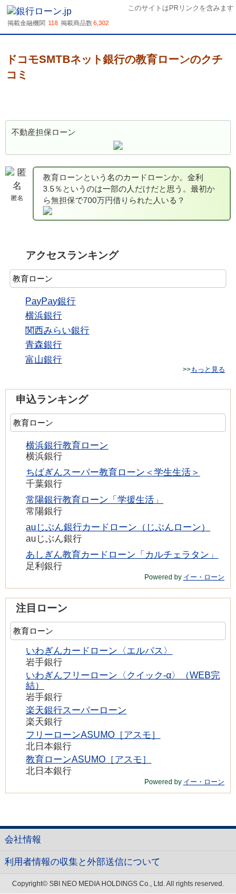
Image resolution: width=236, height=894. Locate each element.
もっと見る (208, 369)
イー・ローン (204, 577)
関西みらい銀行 (57, 330)
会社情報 (23, 839)
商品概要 (35, 102)
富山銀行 (43, 359)
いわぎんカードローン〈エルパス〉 (99, 650)
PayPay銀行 (50, 301)
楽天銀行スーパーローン (76, 710)
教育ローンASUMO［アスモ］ (88, 759)
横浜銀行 (43, 315)
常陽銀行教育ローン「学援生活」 (94, 499)
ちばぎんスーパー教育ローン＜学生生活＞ (113, 472)
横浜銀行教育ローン (67, 445)
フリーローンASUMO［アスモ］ (93, 735)
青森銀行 (43, 344)
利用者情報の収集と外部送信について (82, 862)
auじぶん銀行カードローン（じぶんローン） (118, 527)
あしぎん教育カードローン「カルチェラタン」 (122, 554)
